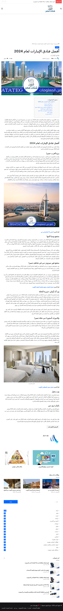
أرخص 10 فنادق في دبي (47, 232)
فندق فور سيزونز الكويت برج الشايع (12, 490)
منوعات (56, 523)
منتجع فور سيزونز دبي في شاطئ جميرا (43, 107)
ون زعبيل (49, 112)
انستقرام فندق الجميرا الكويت (33, 490)
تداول (57, 529)
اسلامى (56, 537)
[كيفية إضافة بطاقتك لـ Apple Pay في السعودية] (54, 580)
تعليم (57, 526)
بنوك (57, 547)
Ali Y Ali (45, 436)
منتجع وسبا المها (47, 105)
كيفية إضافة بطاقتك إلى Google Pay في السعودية (37, 563)
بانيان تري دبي (48, 114)
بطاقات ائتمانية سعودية (52, 542)
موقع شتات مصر (34, 605)
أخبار (57, 534)
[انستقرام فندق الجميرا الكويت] (31, 484)
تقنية (57, 513)
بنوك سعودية (55, 539)
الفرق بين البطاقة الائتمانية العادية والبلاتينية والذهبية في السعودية (34, 592)
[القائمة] (2, 9)
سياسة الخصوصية (22, 608)
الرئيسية (56, 43)
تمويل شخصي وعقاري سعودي (51, 544)
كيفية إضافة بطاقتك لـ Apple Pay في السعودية (44, 1)
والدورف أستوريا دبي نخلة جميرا (44, 110)
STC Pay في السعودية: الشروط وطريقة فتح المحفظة (36, 584)
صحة (57, 510)
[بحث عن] (61, 9)
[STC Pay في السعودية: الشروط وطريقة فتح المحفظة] (54, 587)
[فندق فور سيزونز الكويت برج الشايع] (12, 484)
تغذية (57, 516)
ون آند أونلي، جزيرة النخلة (46, 109)
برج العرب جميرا (47, 104)
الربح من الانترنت (54, 521)
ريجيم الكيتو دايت (52, 427)
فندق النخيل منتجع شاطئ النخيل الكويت (42, 287)
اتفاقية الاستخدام (36, 608)
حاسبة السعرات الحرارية (7, 608)
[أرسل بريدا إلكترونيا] (52, 58)
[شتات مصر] (50, 9)
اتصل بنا (29, 608)
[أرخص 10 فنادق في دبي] (50, 484)
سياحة (51, 43)
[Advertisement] (31, 27)
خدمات (56, 531)
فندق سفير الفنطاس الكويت (46, 387)
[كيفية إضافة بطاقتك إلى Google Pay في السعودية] (54, 565)
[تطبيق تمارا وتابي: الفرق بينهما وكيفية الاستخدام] (54, 572)
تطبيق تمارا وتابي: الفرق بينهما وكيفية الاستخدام (38, 570)
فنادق (48, 43)
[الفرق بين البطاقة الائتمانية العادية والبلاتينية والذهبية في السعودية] (54, 594)
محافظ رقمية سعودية (53, 550)
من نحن (15, 608)
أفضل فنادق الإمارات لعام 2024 (46, 101)
